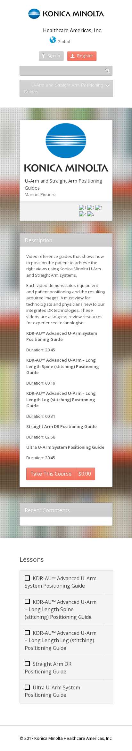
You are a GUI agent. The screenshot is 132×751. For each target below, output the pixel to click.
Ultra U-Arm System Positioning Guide (52, 691)
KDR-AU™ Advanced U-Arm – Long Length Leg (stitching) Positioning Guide (60, 640)
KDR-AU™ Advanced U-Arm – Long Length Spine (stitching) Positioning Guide (60, 609)
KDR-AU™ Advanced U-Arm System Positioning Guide (60, 582)
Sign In (53, 55)
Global (63, 41)
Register (85, 55)
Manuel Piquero (40, 194)
